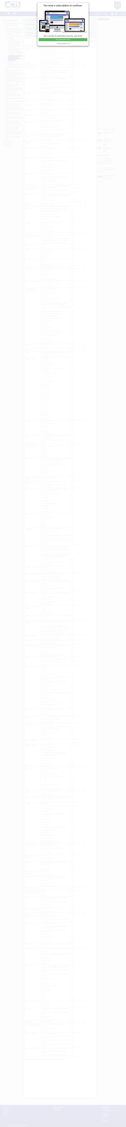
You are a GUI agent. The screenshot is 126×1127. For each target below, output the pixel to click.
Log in (68, 43)
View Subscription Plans (63, 39)
